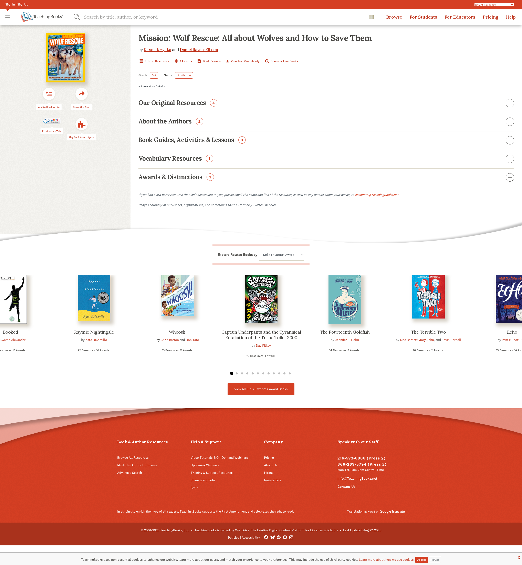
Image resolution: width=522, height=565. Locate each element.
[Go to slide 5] (253, 374)
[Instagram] (291, 537)
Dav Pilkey (263, 345)
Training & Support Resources (212, 473)
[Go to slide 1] (231, 374)
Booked (10, 332)
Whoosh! (178, 332)
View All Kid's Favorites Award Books (261, 389)
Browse (394, 17)
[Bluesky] (272, 537)
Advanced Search (129, 473)
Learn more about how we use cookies (386, 559)
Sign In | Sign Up (16, 4)
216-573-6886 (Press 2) (361, 458)
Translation (355, 511)
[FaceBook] (266, 537)
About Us (271, 465)
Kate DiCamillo (96, 340)
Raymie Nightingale (94, 332)
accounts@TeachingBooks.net (376, 195)
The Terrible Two (428, 332)
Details (151, 86)
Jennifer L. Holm (347, 340)
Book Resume (211, 61)
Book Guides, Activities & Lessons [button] (190, 140)
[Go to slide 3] (242, 374)
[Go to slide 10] (279, 374)
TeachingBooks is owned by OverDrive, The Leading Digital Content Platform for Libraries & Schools (266, 530)
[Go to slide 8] (269, 374)
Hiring (268, 473)
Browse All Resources (133, 457)
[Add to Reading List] (49, 94)
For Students (423, 17)
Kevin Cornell (451, 340)
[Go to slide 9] (274, 374)
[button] (7, 17)
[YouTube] (285, 537)
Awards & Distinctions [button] (174, 177)
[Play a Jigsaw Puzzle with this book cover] (81, 124)
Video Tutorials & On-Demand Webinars (219, 457)
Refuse (434, 560)
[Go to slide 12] (290, 374)
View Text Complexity (245, 61)
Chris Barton (170, 340)
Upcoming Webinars (205, 465)
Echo (512, 332)
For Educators (460, 17)
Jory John (426, 340)
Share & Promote (203, 480)
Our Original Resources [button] (176, 103)
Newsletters (272, 480)
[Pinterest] (278, 537)
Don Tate (192, 340)
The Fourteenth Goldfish (345, 332)
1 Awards (185, 61)
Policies (233, 537)
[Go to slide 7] (263, 374)
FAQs (194, 488)
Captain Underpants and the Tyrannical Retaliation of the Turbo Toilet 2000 (261, 335)
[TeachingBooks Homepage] (39, 17)
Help (511, 17)
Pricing (490, 17)
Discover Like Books (284, 61)
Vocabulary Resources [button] (174, 158)
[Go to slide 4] (247, 374)
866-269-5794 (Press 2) (362, 464)
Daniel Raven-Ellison (199, 49)
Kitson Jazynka (157, 49)
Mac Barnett (409, 340)
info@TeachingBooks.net (357, 478)
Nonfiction (184, 75)
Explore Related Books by (237, 254)
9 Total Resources (156, 61)
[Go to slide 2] (237, 374)
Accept (421, 560)
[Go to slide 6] (258, 374)
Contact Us (346, 486)
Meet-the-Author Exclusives (137, 465)
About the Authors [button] (169, 121)
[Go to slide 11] (284, 374)
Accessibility (251, 537)
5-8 (154, 75)
